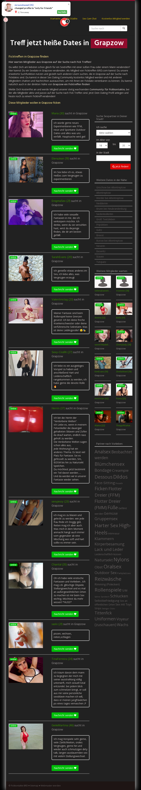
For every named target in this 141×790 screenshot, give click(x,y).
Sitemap (34, 785)
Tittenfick (103, 613)
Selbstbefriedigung (107, 601)
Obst (99, 567)
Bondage (103, 470)
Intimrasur (114, 533)
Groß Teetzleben (105, 219)
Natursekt (104, 560)
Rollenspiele (108, 589)
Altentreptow (103, 192)
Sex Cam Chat (90, 19)
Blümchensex (109, 464)
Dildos (120, 476)
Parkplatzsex (124, 573)
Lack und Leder (109, 549)
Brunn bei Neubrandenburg (111, 208)
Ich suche (101, 127)
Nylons (121, 559)
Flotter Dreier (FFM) (108, 492)
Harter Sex (106, 525)
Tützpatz (101, 262)
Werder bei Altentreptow (109, 198)
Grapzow (81, 114)
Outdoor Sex (106, 572)
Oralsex (112, 566)
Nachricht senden (64, 148)
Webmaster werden (51, 785)
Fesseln (119, 483)
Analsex (103, 451)
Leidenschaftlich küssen (108, 554)
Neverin (100, 246)
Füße (112, 507)
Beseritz (100, 251)
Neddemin (102, 203)
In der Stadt (102, 152)
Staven (100, 256)
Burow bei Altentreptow (109, 240)
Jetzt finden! (121, 166)
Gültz (99, 230)
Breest (100, 235)
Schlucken (119, 595)
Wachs (122, 624)
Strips (98, 608)
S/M (124, 590)
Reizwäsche (108, 578)
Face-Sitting (105, 482)
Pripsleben (102, 224)
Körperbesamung (109, 544)
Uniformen (105, 619)
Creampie (120, 470)
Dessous (103, 477)
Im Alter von (103, 139)
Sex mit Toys (124, 604)
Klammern (104, 538)
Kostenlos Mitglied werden (116, 19)
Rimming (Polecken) (107, 584)
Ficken (101, 488)
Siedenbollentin (104, 214)
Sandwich (105, 597)
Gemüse (111, 513)
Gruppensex (106, 518)
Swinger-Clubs (108, 608)
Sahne (97, 596)
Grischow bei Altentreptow (111, 187)
